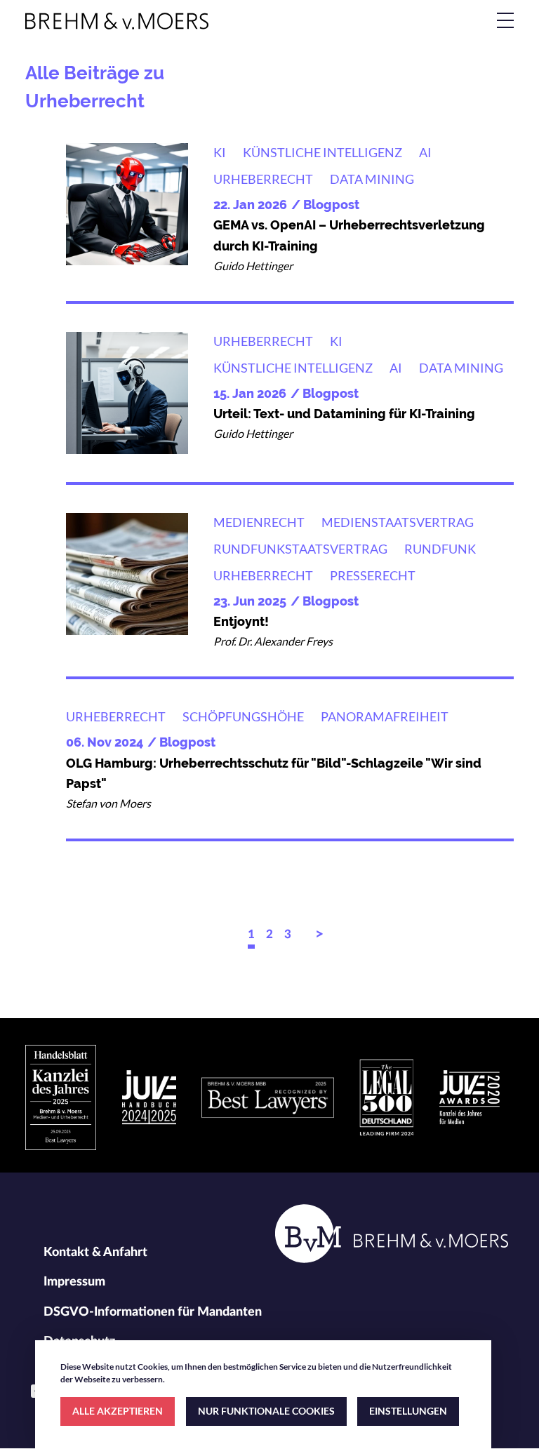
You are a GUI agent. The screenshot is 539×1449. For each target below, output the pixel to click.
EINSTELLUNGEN (408, 1411)
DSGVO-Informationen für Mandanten (153, 1312)
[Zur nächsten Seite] (320, 937)
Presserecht (372, 575)
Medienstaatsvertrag (397, 522)
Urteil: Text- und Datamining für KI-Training (344, 413)
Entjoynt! (241, 621)
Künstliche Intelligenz (322, 152)
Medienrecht (259, 522)
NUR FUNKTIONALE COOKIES (266, 1411)
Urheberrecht (263, 179)
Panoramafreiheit (384, 716)
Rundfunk (440, 548)
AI (425, 152)
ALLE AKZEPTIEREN (117, 1411)
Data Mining (372, 179)
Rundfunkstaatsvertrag (300, 548)
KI (219, 152)
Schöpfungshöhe (243, 716)
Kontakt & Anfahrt (95, 1252)
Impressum (74, 1282)
